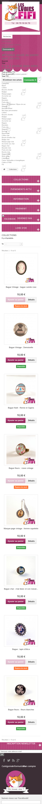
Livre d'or (21, 228)
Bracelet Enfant (7, 108)
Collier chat (5, 135)
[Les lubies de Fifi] (21, 17)
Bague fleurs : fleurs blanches (21, 710)
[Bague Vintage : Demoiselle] (21, 329)
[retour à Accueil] (4, 169)
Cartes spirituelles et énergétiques (13, 160)
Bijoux (4, 85)
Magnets (5, 106)
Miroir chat (5, 156)
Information (21, 198)
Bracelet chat (6, 148)
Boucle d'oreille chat (8, 137)
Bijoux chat (5, 133)
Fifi (3, 164)
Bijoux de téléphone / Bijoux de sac (14, 104)
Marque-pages (6, 94)
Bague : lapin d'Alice (21, 649)
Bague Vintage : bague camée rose (21, 287)
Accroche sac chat (8, 144)
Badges (4, 92)
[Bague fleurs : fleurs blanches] (21, 691)
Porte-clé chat (6, 150)
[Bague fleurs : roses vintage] (21, 449)
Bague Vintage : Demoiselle (21, 347)
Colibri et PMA (7, 162)
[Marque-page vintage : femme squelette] (21, 510)
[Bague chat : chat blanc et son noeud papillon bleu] (21, 570)
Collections (5, 158)
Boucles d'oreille (7, 90)
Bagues (4, 98)
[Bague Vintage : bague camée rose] (21, 268)
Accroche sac (6, 96)
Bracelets (5, 100)
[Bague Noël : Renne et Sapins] (21, 389)
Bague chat (5, 146)
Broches (4, 131)
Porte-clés (5, 102)
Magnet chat (6, 154)
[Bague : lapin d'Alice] (21, 630)
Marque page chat (8, 142)
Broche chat (6, 152)
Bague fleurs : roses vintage (21, 468)
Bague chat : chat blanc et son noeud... (21, 589)
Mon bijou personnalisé (9, 110)
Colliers (4, 88)
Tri (3, 244)
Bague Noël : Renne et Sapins (21, 408)
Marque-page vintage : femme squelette (21, 528)
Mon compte (29, 766)
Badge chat (5, 139)
